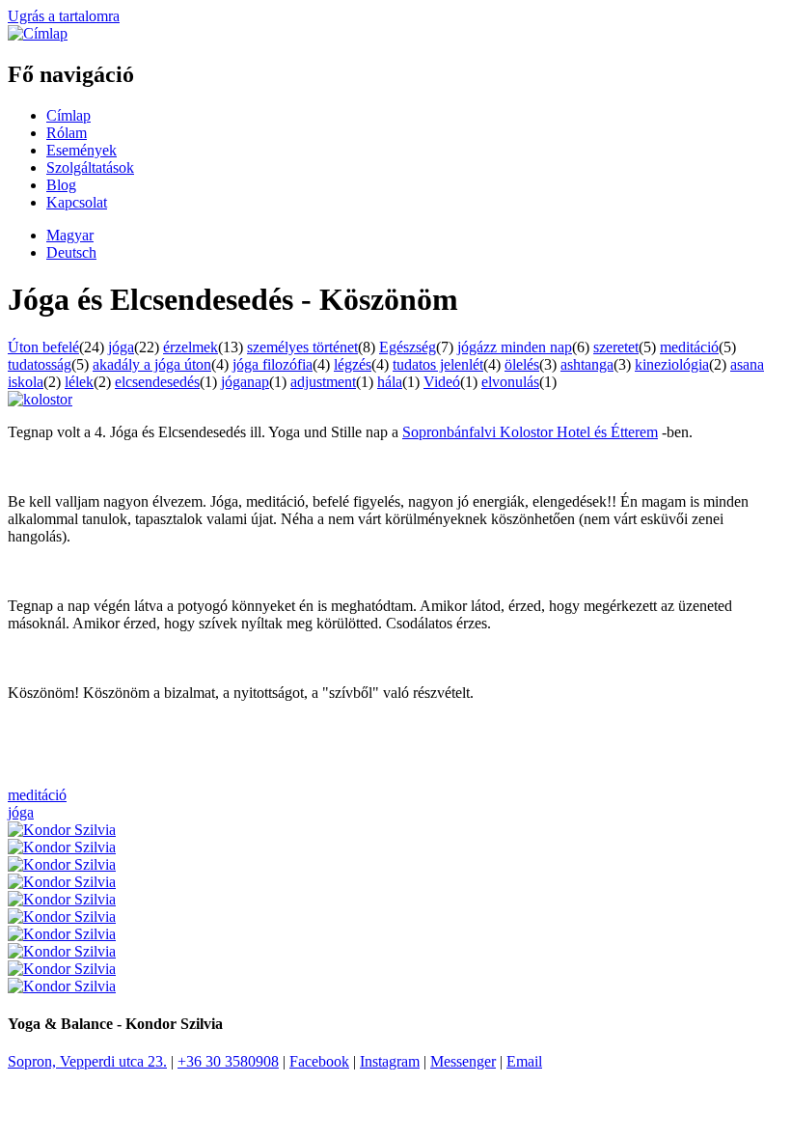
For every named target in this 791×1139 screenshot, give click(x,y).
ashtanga (587, 364)
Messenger (463, 1061)
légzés (352, 364)
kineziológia (672, 364)
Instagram (390, 1061)
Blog (61, 185)
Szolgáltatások (90, 167)
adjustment (323, 382)
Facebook (319, 1061)
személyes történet (302, 347)
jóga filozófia (272, 364)
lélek (79, 382)
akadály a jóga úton (152, 364)
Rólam (66, 133)
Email (524, 1061)
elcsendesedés (157, 382)
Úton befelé (43, 347)
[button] (40, 399)
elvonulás (510, 382)
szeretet (616, 347)
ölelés (522, 364)
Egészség (407, 347)
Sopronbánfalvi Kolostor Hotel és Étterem (530, 432)
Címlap (68, 115)
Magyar (70, 235)
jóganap (245, 382)
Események (81, 150)
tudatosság (39, 364)
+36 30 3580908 (228, 1061)
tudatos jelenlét (438, 364)
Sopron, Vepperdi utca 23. (87, 1061)
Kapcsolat (76, 202)
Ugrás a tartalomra (64, 16)
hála (389, 382)
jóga (121, 347)
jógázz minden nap (514, 347)
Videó (441, 382)
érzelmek (190, 347)
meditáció (689, 347)
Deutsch (71, 252)
